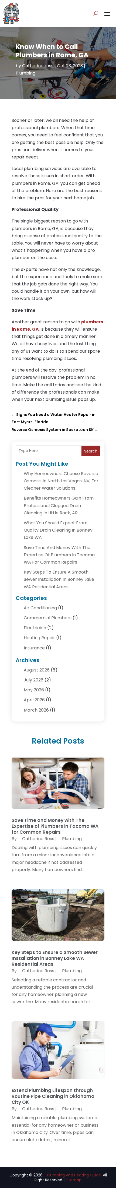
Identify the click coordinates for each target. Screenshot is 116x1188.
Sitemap (73, 1180)
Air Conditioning (40, 608)
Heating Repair (39, 638)
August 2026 (37, 670)
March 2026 (36, 710)
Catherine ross (37, 66)
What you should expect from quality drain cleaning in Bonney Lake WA (58, 530)
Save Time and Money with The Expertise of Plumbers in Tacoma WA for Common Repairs (59, 554)
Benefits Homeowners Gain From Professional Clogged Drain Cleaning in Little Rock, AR (59, 505)
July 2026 (33, 680)
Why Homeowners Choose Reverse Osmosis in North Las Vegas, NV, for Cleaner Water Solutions (61, 481)
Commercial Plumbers (47, 618)
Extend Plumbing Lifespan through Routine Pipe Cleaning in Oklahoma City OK (53, 1096)
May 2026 (34, 690)
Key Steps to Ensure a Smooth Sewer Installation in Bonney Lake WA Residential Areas (59, 579)
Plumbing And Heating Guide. (74, 1175)
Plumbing (25, 73)
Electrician (35, 628)
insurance (34, 648)
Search (90, 451)
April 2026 (34, 700)
